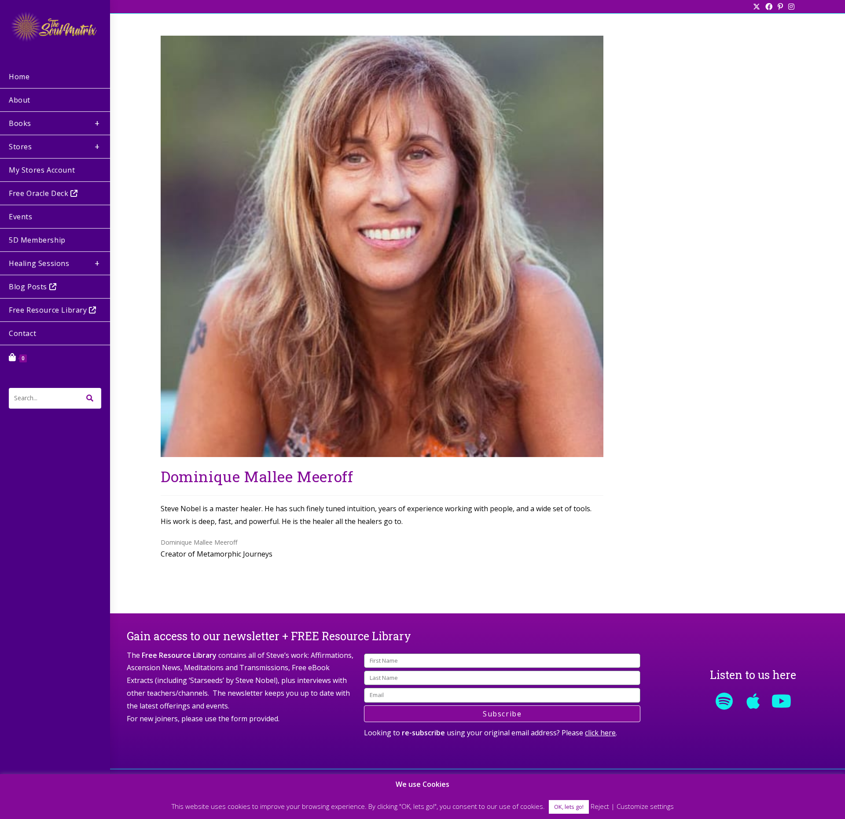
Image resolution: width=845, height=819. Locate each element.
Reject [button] (600, 806)
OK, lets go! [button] (569, 807)
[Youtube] (782, 701)
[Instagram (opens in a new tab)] (790, 6)
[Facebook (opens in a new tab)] (769, 6)
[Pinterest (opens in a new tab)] (780, 6)
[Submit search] (90, 398)
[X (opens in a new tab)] (756, 6)
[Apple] (753, 701)
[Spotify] (724, 701)
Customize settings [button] (645, 806)
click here (600, 733)
